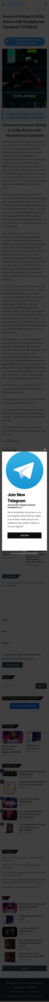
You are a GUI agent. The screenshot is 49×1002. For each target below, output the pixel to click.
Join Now (24, 535)
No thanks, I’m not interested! (24, 553)
